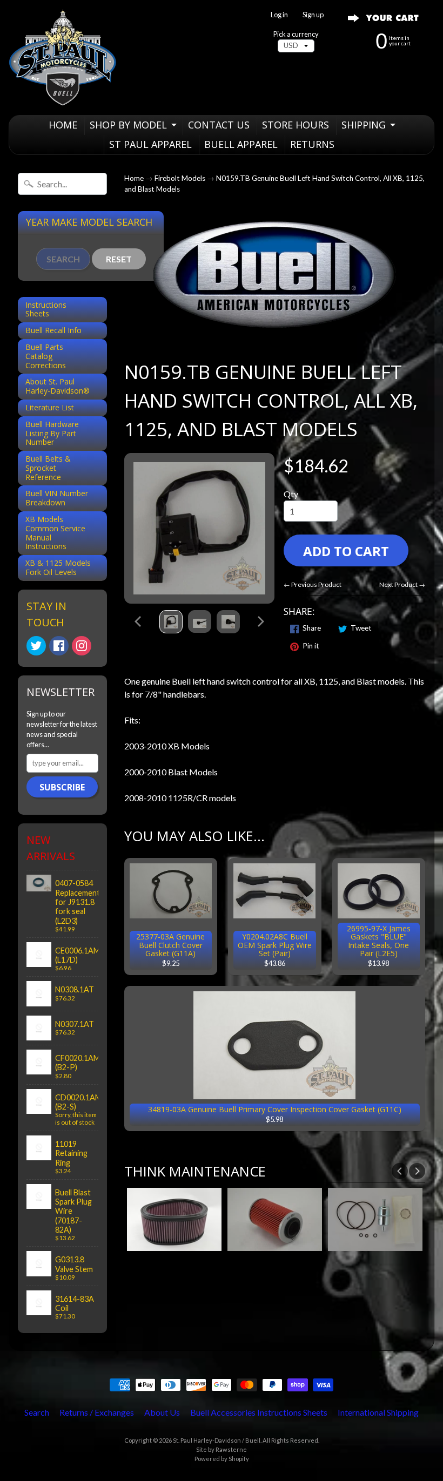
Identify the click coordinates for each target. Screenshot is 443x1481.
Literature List (49, 407)
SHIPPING (363, 124)
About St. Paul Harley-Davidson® (57, 386)
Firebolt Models (180, 178)
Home (134, 178)
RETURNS (312, 144)
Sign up (313, 14)
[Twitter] (36, 645)
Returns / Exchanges (96, 1412)
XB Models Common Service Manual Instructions (55, 532)
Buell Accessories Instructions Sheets (258, 1412)
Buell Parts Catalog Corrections (45, 356)
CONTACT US (219, 124)
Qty (291, 494)
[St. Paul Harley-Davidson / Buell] (63, 57)
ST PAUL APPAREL (150, 144)
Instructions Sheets (45, 309)
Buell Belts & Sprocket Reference (48, 468)
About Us (162, 1412)
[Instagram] (81, 645)
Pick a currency (296, 34)
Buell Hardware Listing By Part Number (52, 433)
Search (36, 1412)
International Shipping (378, 1412)
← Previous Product (312, 584)
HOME (63, 124)
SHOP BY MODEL (128, 124)
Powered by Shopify (221, 1458)
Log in (279, 14)
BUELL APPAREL (241, 144)
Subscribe (62, 787)
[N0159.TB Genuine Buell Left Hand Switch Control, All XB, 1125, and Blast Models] (171, 621)
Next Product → (402, 584)
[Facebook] (59, 645)
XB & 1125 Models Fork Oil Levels (58, 567)
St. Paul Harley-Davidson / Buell (216, 1440)
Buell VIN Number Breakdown (56, 498)
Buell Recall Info (53, 330)
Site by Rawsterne (221, 1449)
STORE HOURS (295, 124)
